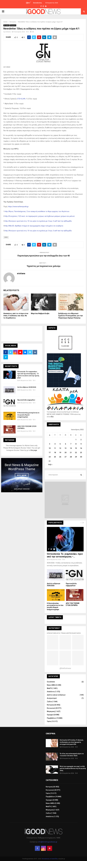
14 (71, 448)
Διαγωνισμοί (52, 698)
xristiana (8, 32)
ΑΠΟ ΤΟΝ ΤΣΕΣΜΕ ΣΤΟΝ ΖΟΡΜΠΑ (26, 427)
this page (33, 450)
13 (65, 448)
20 (65, 452)
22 (76, 452)
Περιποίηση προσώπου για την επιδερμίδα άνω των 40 (43, 255)
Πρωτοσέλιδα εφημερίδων (26, 400)
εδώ (52, 417)
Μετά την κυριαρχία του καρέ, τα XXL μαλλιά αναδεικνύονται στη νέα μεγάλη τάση (73, 768)
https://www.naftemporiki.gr (18, 207)
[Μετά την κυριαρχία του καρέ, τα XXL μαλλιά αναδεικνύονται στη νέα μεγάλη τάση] (52, 769)
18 (55, 452)
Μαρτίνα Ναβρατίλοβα (40, 313)
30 (81, 457)
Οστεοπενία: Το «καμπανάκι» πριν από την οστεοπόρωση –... (65, 555)
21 (71, 452)
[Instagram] (43, 848)
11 (55, 448)
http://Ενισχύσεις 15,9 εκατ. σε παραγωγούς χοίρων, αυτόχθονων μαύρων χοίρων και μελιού (40, 216)
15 (76, 448)
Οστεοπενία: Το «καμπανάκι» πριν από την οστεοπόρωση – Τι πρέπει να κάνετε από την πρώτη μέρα (28, 374)
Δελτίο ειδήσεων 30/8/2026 (26, 387)
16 (81, 448)
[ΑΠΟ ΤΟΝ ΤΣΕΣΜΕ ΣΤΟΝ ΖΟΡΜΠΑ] (9, 429)
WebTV (49, 688)
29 (76, 457)
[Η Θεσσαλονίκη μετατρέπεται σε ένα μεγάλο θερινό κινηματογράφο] (9, 416)
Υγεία (49, 721)
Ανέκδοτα (50, 691)
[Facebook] (37, 848)
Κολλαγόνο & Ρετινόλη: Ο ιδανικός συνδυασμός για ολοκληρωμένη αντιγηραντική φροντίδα (71, 742)
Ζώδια (49, 701)
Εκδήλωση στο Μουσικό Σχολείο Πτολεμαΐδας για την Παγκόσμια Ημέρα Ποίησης (70, 315)
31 (50, 461)
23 (81, 452)
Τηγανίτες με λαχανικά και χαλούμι (43, 266)
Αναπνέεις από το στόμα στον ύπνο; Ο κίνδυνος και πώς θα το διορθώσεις (15, 315)
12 (60, 448)
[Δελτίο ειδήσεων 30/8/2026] (9, 390)
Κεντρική (6, 25)
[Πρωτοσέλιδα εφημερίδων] (9, 403)
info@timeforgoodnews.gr (47, 842)
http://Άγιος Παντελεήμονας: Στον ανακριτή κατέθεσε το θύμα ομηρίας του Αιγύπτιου (37, 211)
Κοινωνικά (13, 25)
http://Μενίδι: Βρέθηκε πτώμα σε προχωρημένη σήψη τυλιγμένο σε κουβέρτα (34, 226)
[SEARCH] (81, 475)
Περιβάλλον (51, 718)
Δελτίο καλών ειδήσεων (56, 695)
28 (71, 457)
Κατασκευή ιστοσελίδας (50, 859)
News (6, 237)
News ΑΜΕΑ (51, 685)
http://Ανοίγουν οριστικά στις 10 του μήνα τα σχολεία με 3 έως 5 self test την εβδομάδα (38, 221)
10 (50, 448)
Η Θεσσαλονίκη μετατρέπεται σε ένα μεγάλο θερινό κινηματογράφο (28, 414)
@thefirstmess (65, 668)
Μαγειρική (51, 711)
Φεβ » (50, 464)
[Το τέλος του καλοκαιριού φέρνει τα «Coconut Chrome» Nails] (52, 757)
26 (60, 457)
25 (55, 457)
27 (65, 457)
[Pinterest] (49, 848)
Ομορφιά (50, 715)
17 (50, 452)
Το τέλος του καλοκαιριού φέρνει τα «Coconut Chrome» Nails (72, 754)
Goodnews (51, 682)
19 (60, 452)
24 (50, 457)
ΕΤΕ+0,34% (21, 99)
